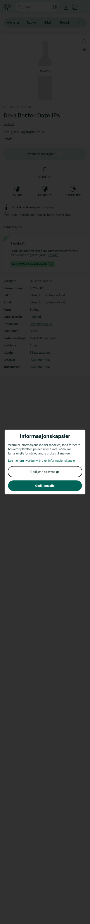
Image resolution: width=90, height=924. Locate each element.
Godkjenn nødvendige (44, 471)
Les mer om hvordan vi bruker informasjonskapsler (42, 460)
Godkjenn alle (45, 485)
